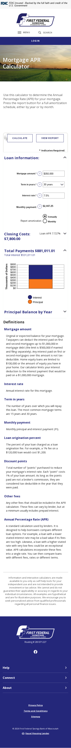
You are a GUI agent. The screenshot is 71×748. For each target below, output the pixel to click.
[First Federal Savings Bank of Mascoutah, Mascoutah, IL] (35, 19)
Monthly (52, 221)
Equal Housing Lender (37, 733)
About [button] (7, 688)
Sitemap (35, 716)
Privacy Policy (35, 705)
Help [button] (6, 668)
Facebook (35, 652)
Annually (52, 217)
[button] (35, 158)
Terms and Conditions (36, 710)
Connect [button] (9, 678)
